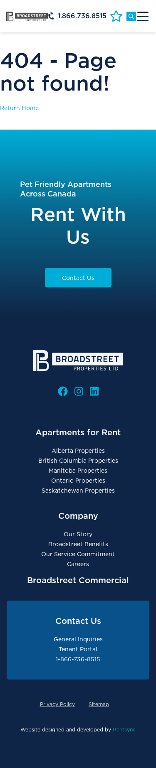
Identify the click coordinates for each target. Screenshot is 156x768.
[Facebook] (63, 391)
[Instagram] (78, 391)
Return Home (19, 108)
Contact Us (78, 278)
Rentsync (124, 729)
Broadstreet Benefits (78, 544)
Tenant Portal (78, 649)
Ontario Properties (78, 480)
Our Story (78, 534)
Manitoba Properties (78, 470)
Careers (78, 564)
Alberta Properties (78, 450)
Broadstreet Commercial (78, 580)
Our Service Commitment (78, 554)
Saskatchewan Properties (78, 490)
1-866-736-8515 (78, 659)
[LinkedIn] (94, 391)
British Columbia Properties (78, 460)
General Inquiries (78, 639)
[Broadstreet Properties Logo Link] (27, 16)
